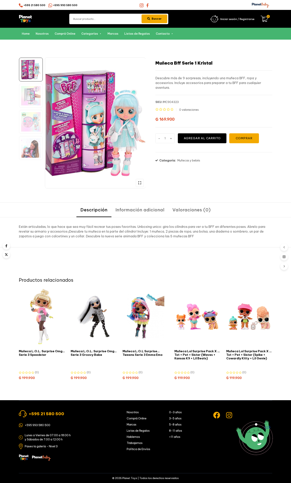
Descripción (93, 210)
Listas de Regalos (137, 33)
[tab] (93, 210)
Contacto (163, 33)
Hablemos (133, 437)
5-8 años (175, 424)
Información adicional (140, 210)
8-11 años (175, 430)
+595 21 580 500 (34, 5)
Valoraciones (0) (191, 210)
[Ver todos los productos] (284, 257)
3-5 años (175, 418)
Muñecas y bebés (188, 160)
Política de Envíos (138, 449)
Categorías (89, 33)
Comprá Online (65, 33)
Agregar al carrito (202, 138)
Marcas (112, 33)
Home (26, 33)
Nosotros (42, 33)
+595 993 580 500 (65, 5)
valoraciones (189, 110)
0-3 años (175, 412)
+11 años (174, 437)
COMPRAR (244, 138)
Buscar (157, 18)
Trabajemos (135, 443)
